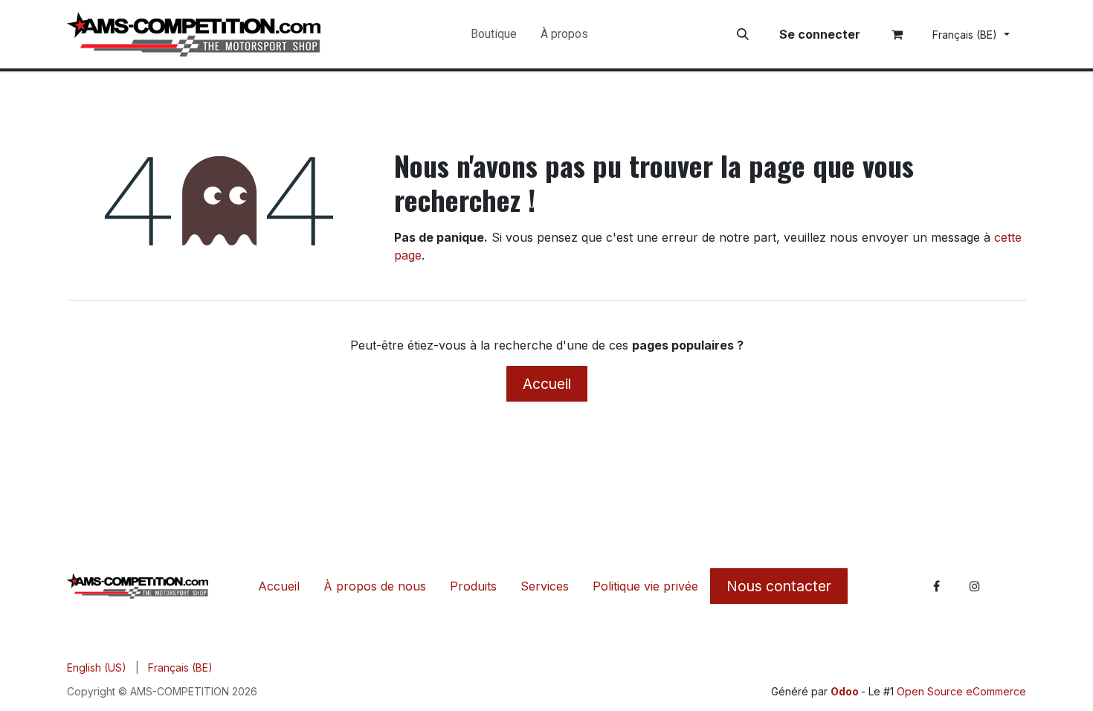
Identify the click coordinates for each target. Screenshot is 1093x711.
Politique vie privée (645, 586)
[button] (742, 34)
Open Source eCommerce (961, 691)
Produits (473, 586)
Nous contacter (778, 586)
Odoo (846, 691)
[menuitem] (494, 34)
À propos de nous (374, 586)
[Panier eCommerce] (897, 34)
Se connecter (819, 34)
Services (544, 586)
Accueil (547, 384)
